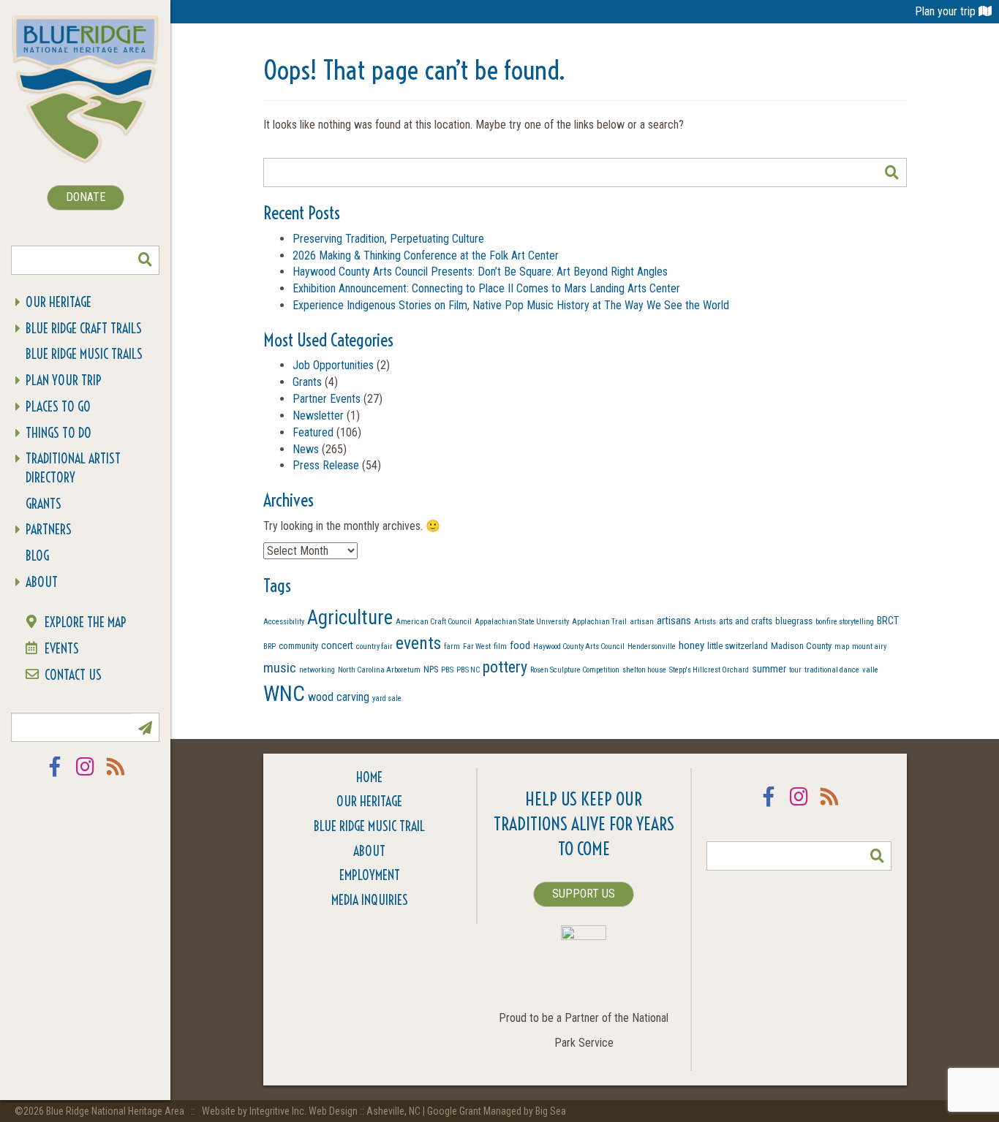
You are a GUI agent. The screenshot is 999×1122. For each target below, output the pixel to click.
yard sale (387, 698)
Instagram (85, 776)
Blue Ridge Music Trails (84, 354)
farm (452, 646)
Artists (705, 621)
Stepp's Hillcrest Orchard (709, 670)
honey (691, 645)
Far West (477, 646)
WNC (284, 693)
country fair (374, 646)
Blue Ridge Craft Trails (84, 328)
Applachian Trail (599, 621)
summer (769, 669)
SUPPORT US (583, 894)
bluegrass (794, 620)
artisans (674, 620)
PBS (447, 670)
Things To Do (58, 433)
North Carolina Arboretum (379, 670)
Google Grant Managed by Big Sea (496, 1111)
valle (870, 670)
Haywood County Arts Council (579, 646)
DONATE (85, 197)
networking (317, 670)
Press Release (326, 465)
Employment (369, 875)
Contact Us (73, 675)
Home (369, 777)
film (500, 646)
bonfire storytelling (844, 621)
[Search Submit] (145, 260)
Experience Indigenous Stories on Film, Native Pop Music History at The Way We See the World (511, 305)
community (298, 645)
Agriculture (350, 617)
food (520, 645)
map (841, 646)
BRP (269, 646)
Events (62, 648)
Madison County (801, 645)
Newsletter (318, 415)
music (279, 668)
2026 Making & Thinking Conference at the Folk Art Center (426, 255)
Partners (49, 529)
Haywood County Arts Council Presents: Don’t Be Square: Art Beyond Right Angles (480, 271)
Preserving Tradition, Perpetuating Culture (388, 239)
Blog (37, 555)
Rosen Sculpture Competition (574, 670)
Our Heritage (58, 302)
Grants (43, 504)
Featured (313, 432)
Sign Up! (145, 727)
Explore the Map (86, 622)
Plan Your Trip (64, 380)
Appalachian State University (522, 621)
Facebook (55, 776)
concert (337, 645)
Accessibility (283, 621)
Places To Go (58, 406)
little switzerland (737, 645)
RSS (116, 776)
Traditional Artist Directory (73, 468)
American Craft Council (434, 621)
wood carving (338, 697)
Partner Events (327, 399)
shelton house (644, 670)
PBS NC (468, 670)
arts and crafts (745, 620)
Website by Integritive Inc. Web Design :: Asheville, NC (312, 1111)
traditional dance (831, 670)
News (306, 449)
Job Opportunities (333, 365)
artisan (642, 621)
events (418, 643)
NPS (430, 669)
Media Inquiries (369, 900)
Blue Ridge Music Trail (369, 826)
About (42, 582)
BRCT (888, 620)
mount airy (869, 646)
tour (795, 670)
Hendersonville (651, 646)
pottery (505, 667)
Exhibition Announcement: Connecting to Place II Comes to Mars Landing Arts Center (486, 288)
